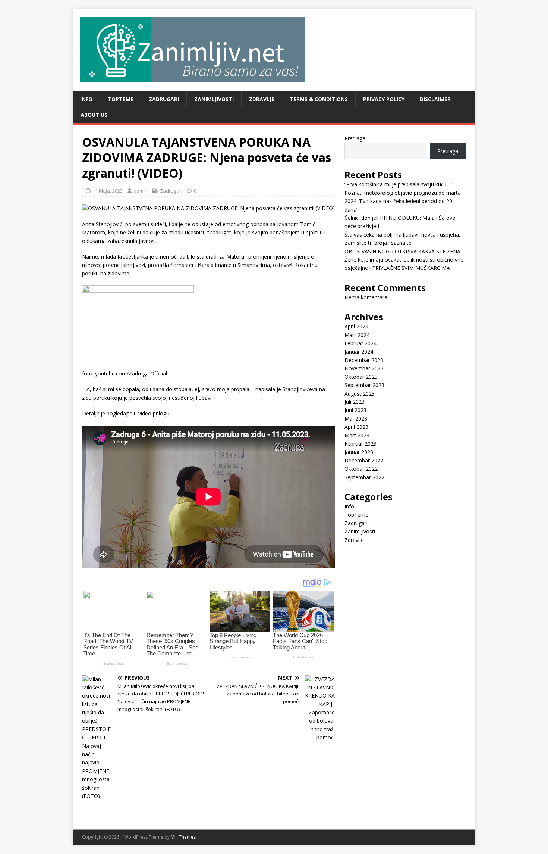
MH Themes (183, 837)
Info (86, 99)
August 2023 (359, 393)
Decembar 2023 (363, 360)
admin (140, 190)
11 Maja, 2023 (107, 190)
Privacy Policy (383, 99)
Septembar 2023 (364, 385)
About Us (94, 114)
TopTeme (120, 99)
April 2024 (356, 326)
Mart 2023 (356, 435)
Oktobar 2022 (361, 468)
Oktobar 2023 (361, 376)
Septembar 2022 (364, 477)
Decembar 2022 (363, 460)
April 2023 (356, 426)
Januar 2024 (358, 351)
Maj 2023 (355, 418)
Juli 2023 (354, 401)
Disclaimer (435, 99)
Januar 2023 (358, 451)
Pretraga (354, 138)
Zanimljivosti (214, 99)
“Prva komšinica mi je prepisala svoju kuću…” (398, 184)
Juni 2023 (355, 410)
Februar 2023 (360, 443)
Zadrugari (164, 99)
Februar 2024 (360, 343)
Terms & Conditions (319, 99)
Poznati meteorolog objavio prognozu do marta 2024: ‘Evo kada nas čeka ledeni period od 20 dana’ (402, 201)
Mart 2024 (356, 335)
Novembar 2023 (364, 368)
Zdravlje (261, 99)
